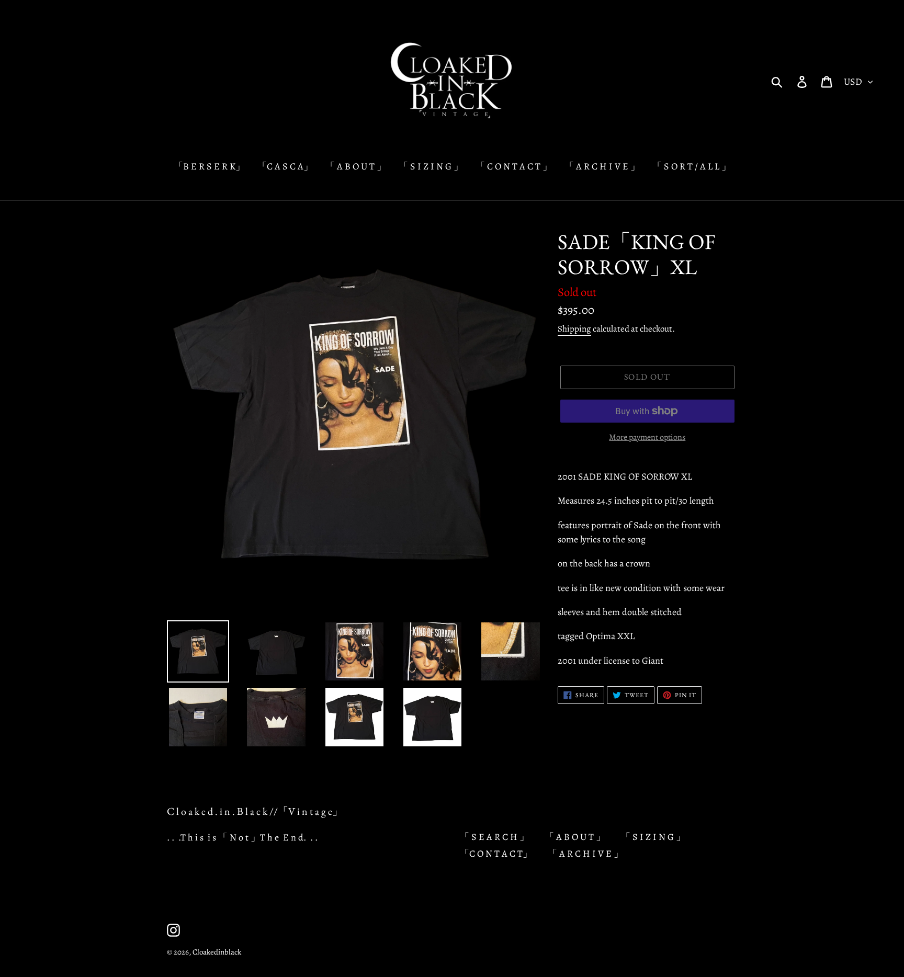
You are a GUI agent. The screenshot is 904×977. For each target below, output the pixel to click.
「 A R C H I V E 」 (585, 853)
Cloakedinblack (217, 952)
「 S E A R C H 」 (494, 837)
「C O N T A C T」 (496, 853)
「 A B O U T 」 (575, 837)
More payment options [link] (647, 437)
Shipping (574, 329)
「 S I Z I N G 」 (653, 837)
